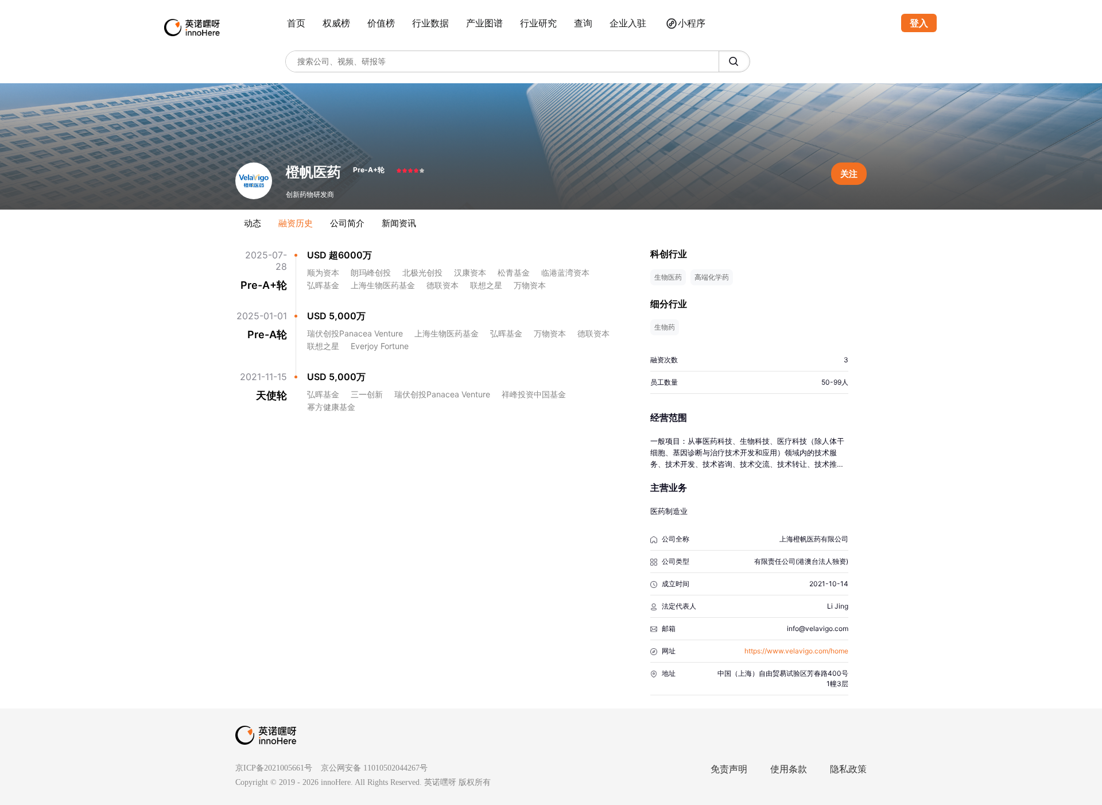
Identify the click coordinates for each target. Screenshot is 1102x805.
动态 (252, 223)
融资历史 (295, 223)
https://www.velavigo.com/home (796, 651)
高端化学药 (711, 277)
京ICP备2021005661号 (273, 768)
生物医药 (668, 277)
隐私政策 (848, 769)
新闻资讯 (399, 223)
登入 (919, 23)
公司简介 (347, 223)
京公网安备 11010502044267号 (374, 768)
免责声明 (729, 769)
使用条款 (788, 769)
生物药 (664, 327)
